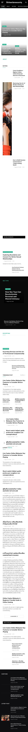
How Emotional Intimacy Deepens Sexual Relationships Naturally (18, 269)
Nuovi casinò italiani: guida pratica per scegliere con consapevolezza (7, 50)
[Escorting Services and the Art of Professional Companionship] (14, 343)
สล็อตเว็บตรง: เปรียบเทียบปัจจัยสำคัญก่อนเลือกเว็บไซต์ (8, 409)
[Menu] (2, 2)
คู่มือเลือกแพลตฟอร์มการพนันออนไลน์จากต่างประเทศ (20, 51)
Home (3, 6)
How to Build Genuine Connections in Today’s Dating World (18, 725)
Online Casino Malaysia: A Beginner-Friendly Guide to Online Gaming (12, 600)
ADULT (8, 6)
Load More (13, 616)
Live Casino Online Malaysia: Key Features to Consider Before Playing (13, 30)
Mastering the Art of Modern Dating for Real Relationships (19, 84)
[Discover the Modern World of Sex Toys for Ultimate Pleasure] (14, 312)
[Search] (26, 2)
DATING (14, 6)
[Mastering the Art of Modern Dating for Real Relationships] (7, 118)
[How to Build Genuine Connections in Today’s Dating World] (7, 195)
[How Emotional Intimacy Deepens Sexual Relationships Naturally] (7, 269)
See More (22, 375)
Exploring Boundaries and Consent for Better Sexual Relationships (12, 257)
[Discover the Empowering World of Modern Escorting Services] (7, 367)
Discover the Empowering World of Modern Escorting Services (18, 367)
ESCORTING (5, 348)
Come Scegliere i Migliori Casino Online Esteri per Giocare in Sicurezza (19, 709)
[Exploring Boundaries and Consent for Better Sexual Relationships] (14, 246)
